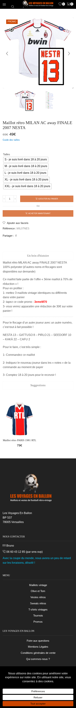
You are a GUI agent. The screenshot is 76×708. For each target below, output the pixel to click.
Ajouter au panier (48, 199)
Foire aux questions (38, 640)
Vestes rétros (38, 597)
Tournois (38, 615)
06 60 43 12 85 (15, 551)
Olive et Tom (38, 591)
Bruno (10, 545)
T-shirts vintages (38, 609)
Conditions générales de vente (38, 652)
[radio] (25, 159)
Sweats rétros (38, 603)
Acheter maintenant (39, 213)
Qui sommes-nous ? (38, 659)
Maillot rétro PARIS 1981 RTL (19, 440)
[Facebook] (15, 235)
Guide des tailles (11, 140)
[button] (7, 53)
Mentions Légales (38, 646)
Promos (38, 621)
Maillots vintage (38, 585)
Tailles (6, 154)
